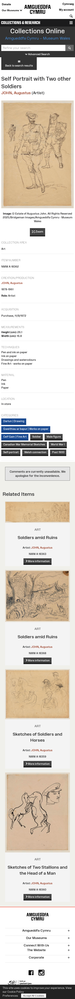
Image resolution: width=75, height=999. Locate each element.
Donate (6, 4)
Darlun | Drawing (13, 421)
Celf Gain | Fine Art (15, 436)
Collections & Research (20, 22)
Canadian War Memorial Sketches (24, 444)
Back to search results (19, 65)
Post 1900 (58, 452)
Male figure (54, 436)
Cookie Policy (15, 991)
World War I (58, 444)
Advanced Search (38, 54)
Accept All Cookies (33, 995)
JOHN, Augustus (16, 93)
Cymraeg (68, 3)
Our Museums (11, 10)
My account (66, 9)
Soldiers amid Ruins (38, 537)
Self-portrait (11, 452)
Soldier (36, 436)
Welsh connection (35, 452)
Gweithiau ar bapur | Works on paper (25, 428)
